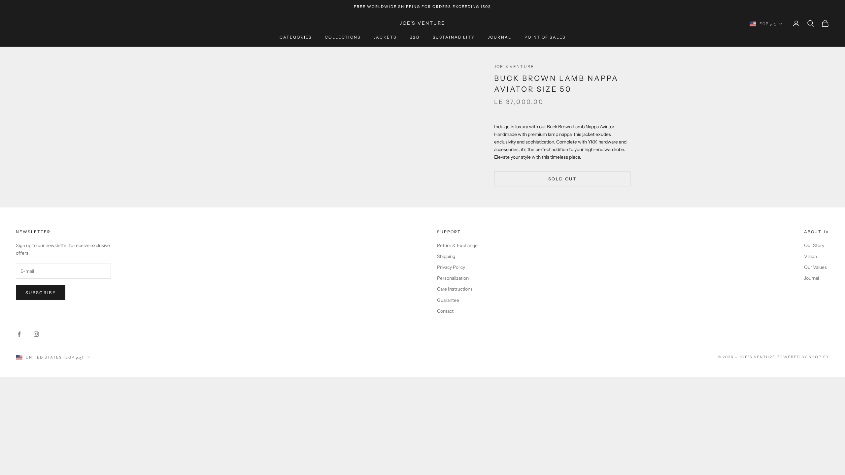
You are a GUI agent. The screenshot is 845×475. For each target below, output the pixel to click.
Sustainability (454, 37)
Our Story (814, 245)
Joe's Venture (514, 66)
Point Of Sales (544, 37)
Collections (342, 37)
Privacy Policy (451, 267)
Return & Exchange (457, 245)
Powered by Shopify (803, 357)
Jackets (385, 37)
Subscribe (40, 292)
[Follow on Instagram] (36, 334)
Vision (810, 256)
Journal (499, 37)
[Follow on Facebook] (19, 334)
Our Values (815, 267)
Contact (445, 311)
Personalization (453, 278)
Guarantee (448, 300)
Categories (296, 37)
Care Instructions (455, 289)
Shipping (446, 256)
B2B (414, 37)
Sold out (562, 178)
